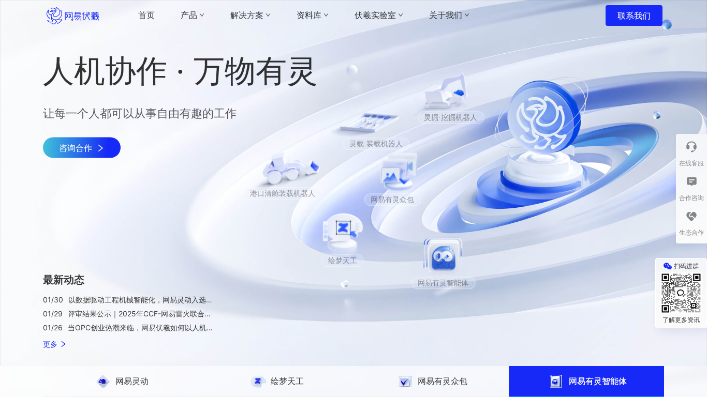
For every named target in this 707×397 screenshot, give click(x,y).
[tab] (120, 381)
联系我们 (634, 15)
